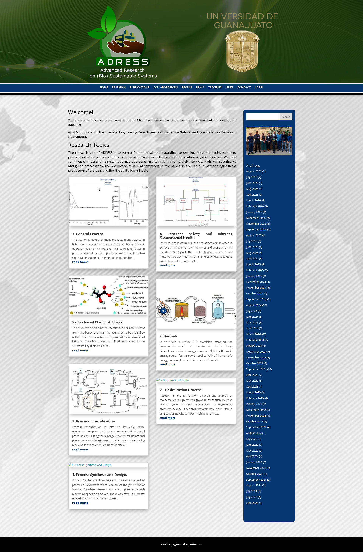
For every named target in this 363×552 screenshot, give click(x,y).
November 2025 (256, 223)
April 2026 (252, 194)
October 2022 (254, 421)
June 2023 (252, 375)
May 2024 (252, 322)
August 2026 (253, 171)
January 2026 (254, 212)
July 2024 (251, 311)
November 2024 (256, 287)
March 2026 (253, 200)
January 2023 (254, 404)
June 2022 (252, 444)
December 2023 (256, 351)
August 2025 (253, 235)
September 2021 (256, 479)
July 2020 (251, 497)
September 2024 (256, 299)
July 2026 (251, 177)
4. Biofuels (169, 336)
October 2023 (254, 363)
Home (104, 87)
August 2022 (253, 433)
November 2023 (256, 357)
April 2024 (252, 328)
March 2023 (253, 392)
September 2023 (256, 369)
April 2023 (252, 386)
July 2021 (251, 491)
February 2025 (255, 270)
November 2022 (256, 415)
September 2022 (256, 427)
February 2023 (255, 398)
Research (119, 87)
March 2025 (253, 264)
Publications (139, 87)
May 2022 (252, 450)
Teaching (215, 87)
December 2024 (256, 282)
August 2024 (253, 305)
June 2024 (252, 316)
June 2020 (252, 503)
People (187, 87)
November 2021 (256, 468)
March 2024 (253, 334)
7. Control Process (87, 234)
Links (229, 87)
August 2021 (253, 485)
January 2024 (254, 345)
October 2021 (254, 474)
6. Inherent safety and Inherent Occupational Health (196, 235)
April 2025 (252, 258)
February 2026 (255, 206)
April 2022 (252, 456)
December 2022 (256, 409)
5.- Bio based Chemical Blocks (97, 322)
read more (80, 262)
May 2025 (252, 253)
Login (259, 87)
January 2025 (254, 276)
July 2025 (251, 241)
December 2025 (256, 218)
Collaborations (165, 87)
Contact (244, 87)
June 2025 (252, 247)
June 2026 (252, 183)
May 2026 (252, 189)
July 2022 (251, 439)
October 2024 (254, 293)
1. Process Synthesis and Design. (99, 474)
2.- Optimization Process (180, 390)
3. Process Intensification (93, 421)
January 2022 (254, 462)
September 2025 (256, 229)
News (200, 87)
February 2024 (255, 340)
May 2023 (252, 380)
